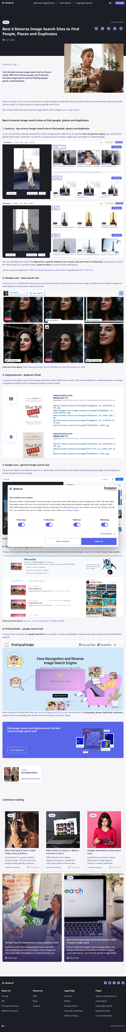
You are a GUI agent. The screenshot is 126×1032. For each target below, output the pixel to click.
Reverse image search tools (15, 101)
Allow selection (62, 541)
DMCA (67, 1001)
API (3, 1001)
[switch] (49, 525)
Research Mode (103, 1010)
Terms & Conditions (73, 1010)
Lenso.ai (6, 134)
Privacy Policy (71, 1006)
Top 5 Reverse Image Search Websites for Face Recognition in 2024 (54, 367)
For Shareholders (104, 1015)
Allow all (99, 541)
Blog (35, 1001)
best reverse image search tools (48, 712)
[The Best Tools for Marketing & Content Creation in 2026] (32, 918)
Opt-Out (68, 996)
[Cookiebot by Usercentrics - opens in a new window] (106, 489)
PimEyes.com (8, 283)
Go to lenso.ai (16, 750)
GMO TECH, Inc (86, 270)
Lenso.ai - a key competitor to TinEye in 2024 (43, 621)
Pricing (4, 996)
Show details (106, 534)
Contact (36, 1006)
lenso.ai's (70, 134)
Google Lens (36, 470)
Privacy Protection (10, 1006)
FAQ (35, 996)
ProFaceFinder (9, 634)
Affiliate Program (9, 1010)
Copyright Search (84, 3)
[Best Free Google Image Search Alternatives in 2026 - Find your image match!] (94, 918)
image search (73, 109)
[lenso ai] (7, 2)
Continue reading (10, 810)
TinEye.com (7, 552)
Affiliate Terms (71, 1015)
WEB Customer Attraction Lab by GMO (47, 270)
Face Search (65, 3)
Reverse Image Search (44, 3)
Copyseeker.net (9, 380)
